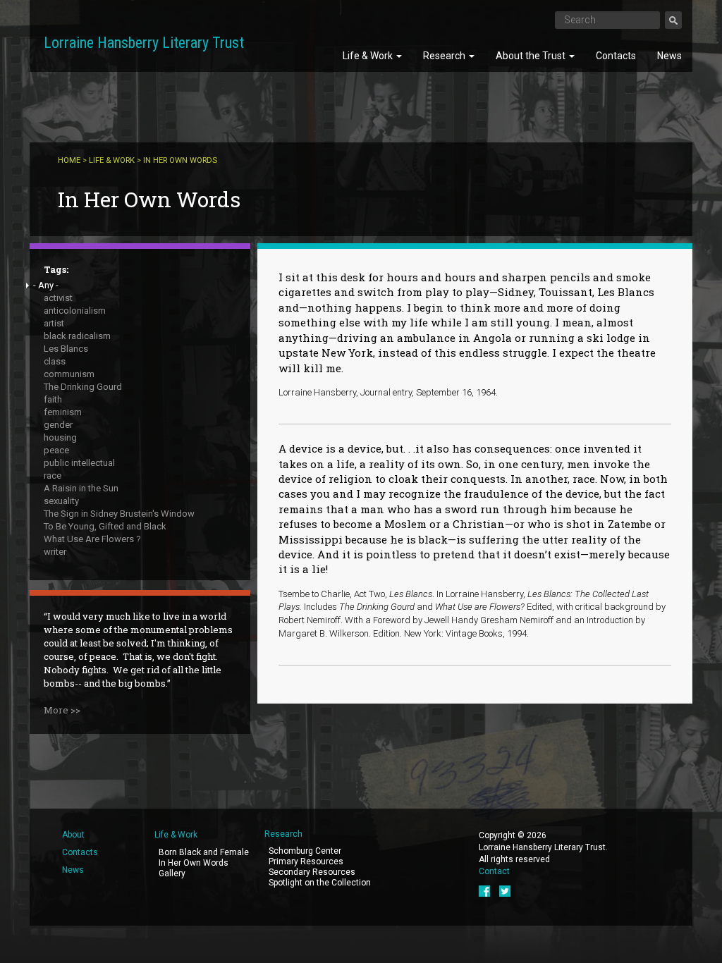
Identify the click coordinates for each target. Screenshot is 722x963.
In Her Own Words (193, 863)
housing (60, 437)
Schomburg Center (305, 851)
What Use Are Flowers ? (92, 539)
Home (69, 160)
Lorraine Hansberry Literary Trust (144, 42)
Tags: (56, 269)
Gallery (172, 873)
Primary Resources (306, 861)
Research (445, 55)
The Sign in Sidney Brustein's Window (119, 513)
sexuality (61, 501)
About (73, 835)
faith (53, 399)
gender (58, 424)
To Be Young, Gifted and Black (105, 526)
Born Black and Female (204, 852)
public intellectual (79, 463)
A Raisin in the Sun (81, 488)
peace (56, 450)
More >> (62, 710)
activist (58, 298)
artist (54, 323)
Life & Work (369, 55)
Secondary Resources (312, 872)
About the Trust (532, 55)
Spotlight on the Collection (320, 883)
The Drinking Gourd (83, 386)
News (669, 55)
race (52, 475)
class (55, 361)
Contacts (616, 55)
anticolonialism (75, 310)
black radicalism (77, 336)
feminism (63, 412)
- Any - (46, 285)
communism (69, 374)
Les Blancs (66, 348)
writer (55, 551)
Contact (494, 871)
